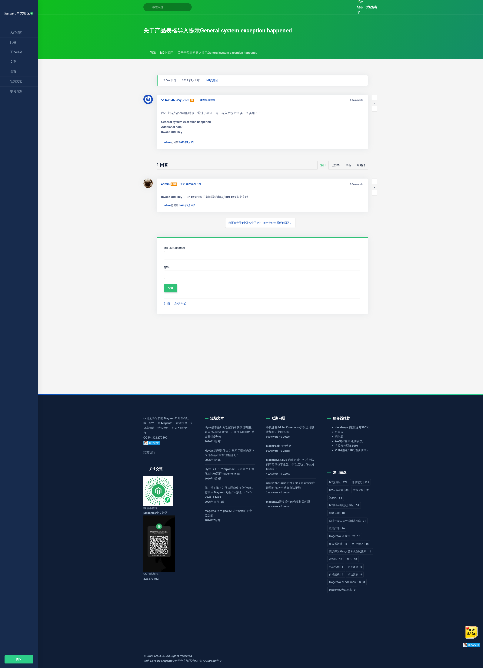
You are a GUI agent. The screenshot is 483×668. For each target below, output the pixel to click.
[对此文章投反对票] (374, 109)
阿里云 (339, 432)
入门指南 (16, 32)
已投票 (336, 165)
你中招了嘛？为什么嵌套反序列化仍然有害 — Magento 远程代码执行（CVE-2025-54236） (229, 492)
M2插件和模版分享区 (344, 505)
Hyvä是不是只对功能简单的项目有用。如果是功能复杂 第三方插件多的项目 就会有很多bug (229, 432)
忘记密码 (180, 304)
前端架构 (336, 574)
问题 (153, 52)
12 (192, 100)
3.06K (174, 184)
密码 (166, 267)
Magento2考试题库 (342, 589)
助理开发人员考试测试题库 (347, 520)
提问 (19, 659)
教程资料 (361, 490)
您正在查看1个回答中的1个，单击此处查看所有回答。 (260, 222)
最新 (348, 165)
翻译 (352, 559)
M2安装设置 (338, 490)
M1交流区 (360, 543)
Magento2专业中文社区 (176, 661)
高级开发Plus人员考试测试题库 (350, 551)
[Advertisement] (256, 350)
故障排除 (337, 528)
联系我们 (149, 452)
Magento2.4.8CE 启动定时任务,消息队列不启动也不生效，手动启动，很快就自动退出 (290, 464)
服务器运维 (338, 543)
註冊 (167, 304)
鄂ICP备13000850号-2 (206, 661)
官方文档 (16, 81)
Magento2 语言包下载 (344, 536)
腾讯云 (339, 436)
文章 (13, 62)
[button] (350, 7)
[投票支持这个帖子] (374, 97)
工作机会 (16, 52)
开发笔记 (360, 482)
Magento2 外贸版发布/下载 (347, 582)
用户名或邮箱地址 (174, 248)
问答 (13, 42)
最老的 (361, 165)
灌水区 (335, 559)
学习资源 (16, 91)
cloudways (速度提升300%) (352, 427)
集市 (13, 71)
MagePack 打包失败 (279, 446)
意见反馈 (355, 566)
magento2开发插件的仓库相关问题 (288, 501)
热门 (323, 165)
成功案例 (355, 574)
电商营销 (336, 566)
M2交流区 (166, 52)
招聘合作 (337, 513)
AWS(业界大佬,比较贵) (349, 441)
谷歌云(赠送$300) (346, 445)
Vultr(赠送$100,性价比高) (351, 450)
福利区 (335, 497)
